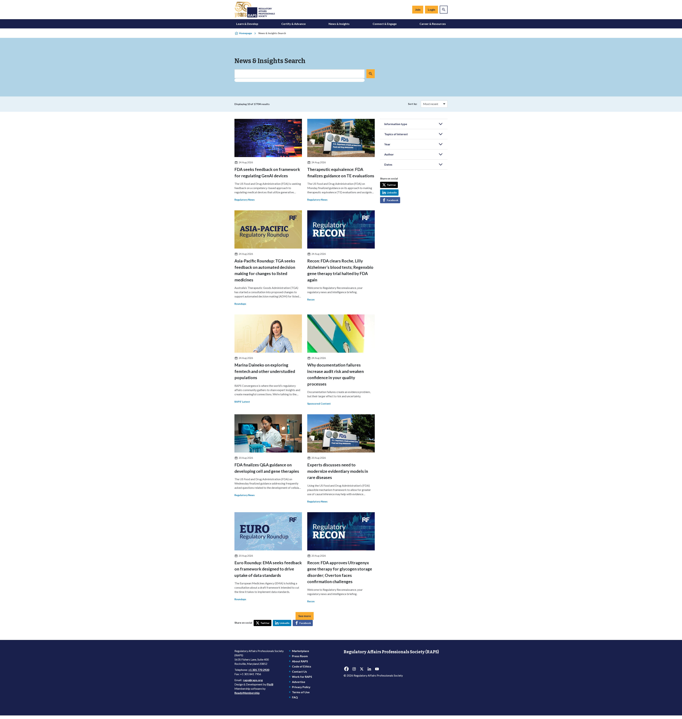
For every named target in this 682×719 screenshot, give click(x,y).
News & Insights (339, 23)
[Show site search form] (444, 10)
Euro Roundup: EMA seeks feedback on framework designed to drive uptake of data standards (268, 569)
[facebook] (346, 669)
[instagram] (354, 669)
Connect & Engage (385, 23)
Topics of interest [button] (396, 134)
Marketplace (300, 651)
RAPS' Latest (242, 401)
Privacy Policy (301, 687)
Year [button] (387, 144)
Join (417, 9)
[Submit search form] (370, 73)
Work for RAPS (302, 676)
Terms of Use (301, 692)
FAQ (295, 697)
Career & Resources (433, 23)
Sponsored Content (319, 403)
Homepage (245, 33)
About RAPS (300, 661)
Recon (311, 299)
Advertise (298, 681)
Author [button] (389, 154)
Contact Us (299, 671)
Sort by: (412, 103)
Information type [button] (395, 124)
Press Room (300, 656)
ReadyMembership (247, 692)
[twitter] (361, 669)
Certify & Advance (293, 23)
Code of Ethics (301, 666)
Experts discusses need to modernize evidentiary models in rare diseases (337, 471)
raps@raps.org (253, 680)
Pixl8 (270, 684)
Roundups (240, 303)
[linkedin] (369, 669)
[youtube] (377, 669)
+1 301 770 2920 (258, 669)
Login (431, 9)
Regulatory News (244, 199)
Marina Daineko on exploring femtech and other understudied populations (264, 371)
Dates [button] (388, 164)
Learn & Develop (247, 23)
